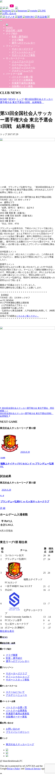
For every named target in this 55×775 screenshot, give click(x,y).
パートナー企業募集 (22, 80)
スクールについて (21, 64)
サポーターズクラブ (22, 49)
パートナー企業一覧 (22, 77)
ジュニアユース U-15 (23, 61)
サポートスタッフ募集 (23, 55)
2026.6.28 (6, 490)
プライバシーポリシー (17, 732)
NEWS (9, 27)
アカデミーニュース (22, 70)
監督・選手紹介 (20, 36)
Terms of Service (33, 768)
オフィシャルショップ (23, 52)
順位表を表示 (7, 631)
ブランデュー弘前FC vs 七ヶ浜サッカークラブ (24, 501)
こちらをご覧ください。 (27, 316)
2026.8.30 (25, 452)
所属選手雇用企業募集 (23, 83)
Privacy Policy (13, 768)
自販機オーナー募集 (22, 86)
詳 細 (2, 508)
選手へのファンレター (23, 43)
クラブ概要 (17, 39)
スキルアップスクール (23, 67)
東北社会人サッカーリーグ (20, 744)
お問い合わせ (13, 729)
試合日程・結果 (14, 30)
